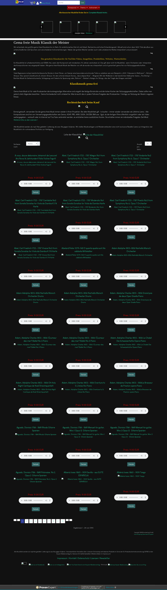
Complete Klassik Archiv (98, 13)
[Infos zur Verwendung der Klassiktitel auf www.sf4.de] (83, 87)
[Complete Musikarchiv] (20, 2)
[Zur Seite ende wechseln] (70, 520)
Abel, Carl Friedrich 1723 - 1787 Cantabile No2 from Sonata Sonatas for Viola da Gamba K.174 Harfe (36, 203)
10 (63, 521)
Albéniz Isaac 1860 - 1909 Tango (131, 472)
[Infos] (83, 107)
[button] (11, 2)
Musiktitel (89, 33)
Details (35, 192)
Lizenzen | (95, 558)
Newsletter (105, 558)
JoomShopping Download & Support (143, 534)
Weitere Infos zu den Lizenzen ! (26, 120)
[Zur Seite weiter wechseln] (67, 520)
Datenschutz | (84, 558)
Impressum (62, 558)
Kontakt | (73, 558)
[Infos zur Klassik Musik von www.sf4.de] (83, 54)
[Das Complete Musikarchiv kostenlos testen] (20, 564)
